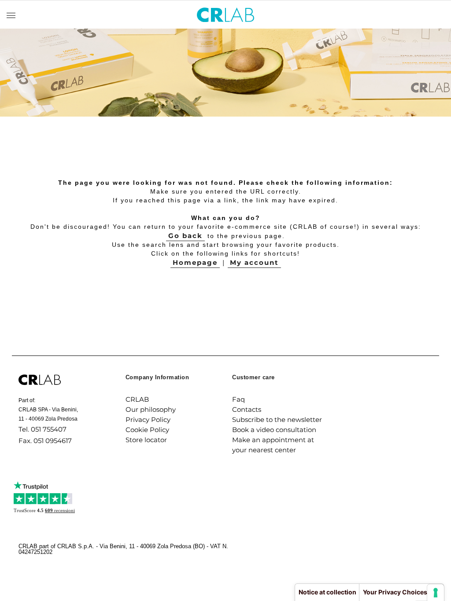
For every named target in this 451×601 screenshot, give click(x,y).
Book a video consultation (274, 429)
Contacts (246, 409)
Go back (185, 235)
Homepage (195, 262)
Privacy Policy (148, 419)
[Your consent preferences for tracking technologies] (435, 592)
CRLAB (137, 399)
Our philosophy (151, 409)
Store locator (146, 440)
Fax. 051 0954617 (45, 440)
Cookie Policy (147, 429)
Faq (238, 399)
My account (254, 262)
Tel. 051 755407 (42, 429)
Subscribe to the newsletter (277, 419)
